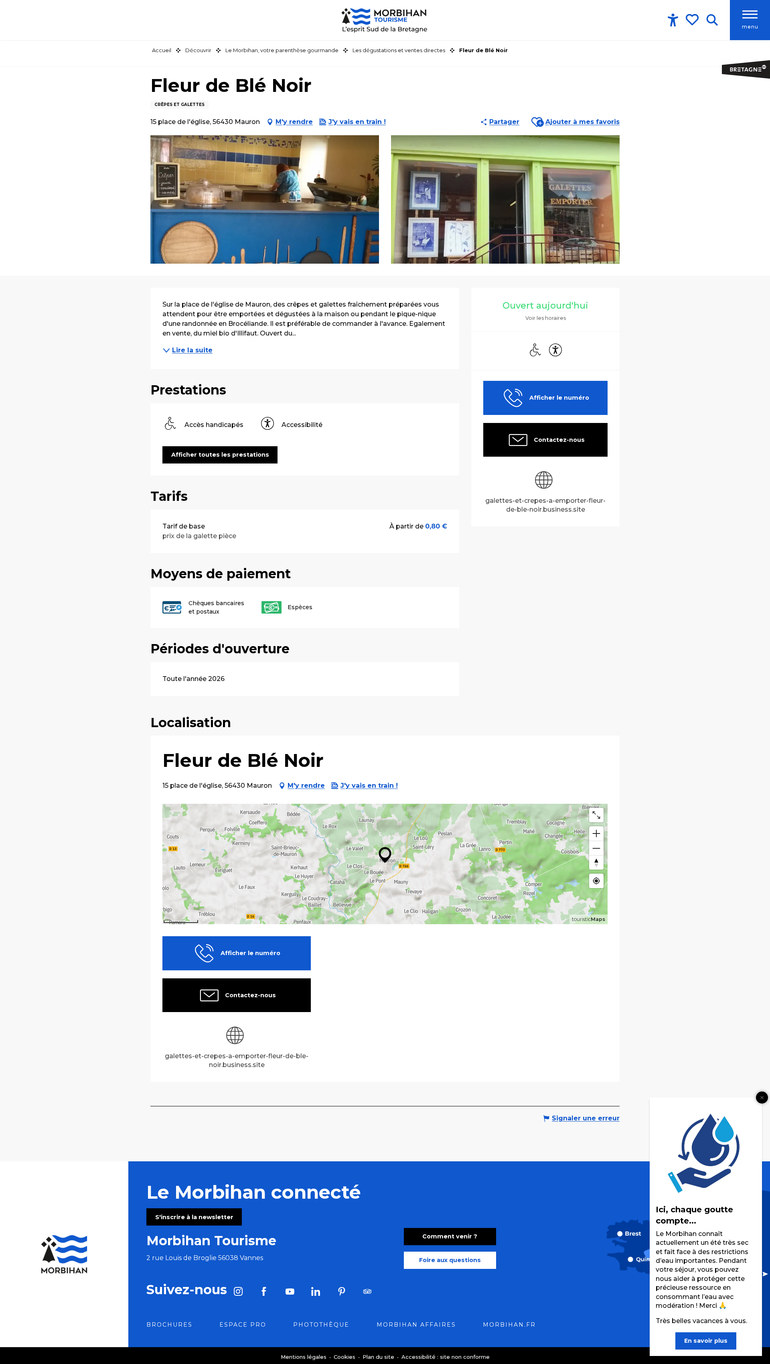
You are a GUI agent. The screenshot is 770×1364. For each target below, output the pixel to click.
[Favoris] (693, 19)
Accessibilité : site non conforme (445, 1357)
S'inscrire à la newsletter (194, 1217)
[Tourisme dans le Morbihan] (385, 20)
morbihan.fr (509, 1324)
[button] (712, 20)
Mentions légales (304, 1357)
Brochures (169, 1324)
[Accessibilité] (673, 20)
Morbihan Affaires (416, 1324)
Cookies (345, 1357)
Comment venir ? (449, 1236)
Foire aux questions (450, 1260)
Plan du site (379, 1357)
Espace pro (242, 1324)
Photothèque (321, 1324)
